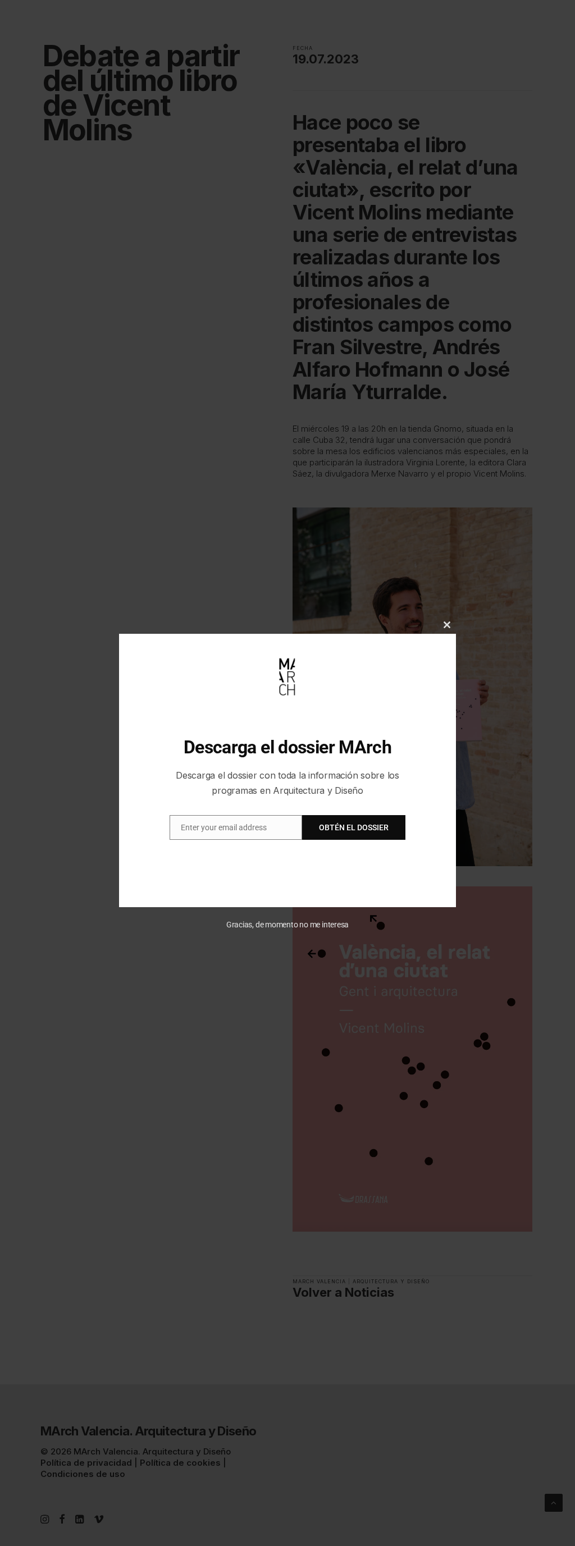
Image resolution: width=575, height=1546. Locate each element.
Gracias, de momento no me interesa (287, 924)
